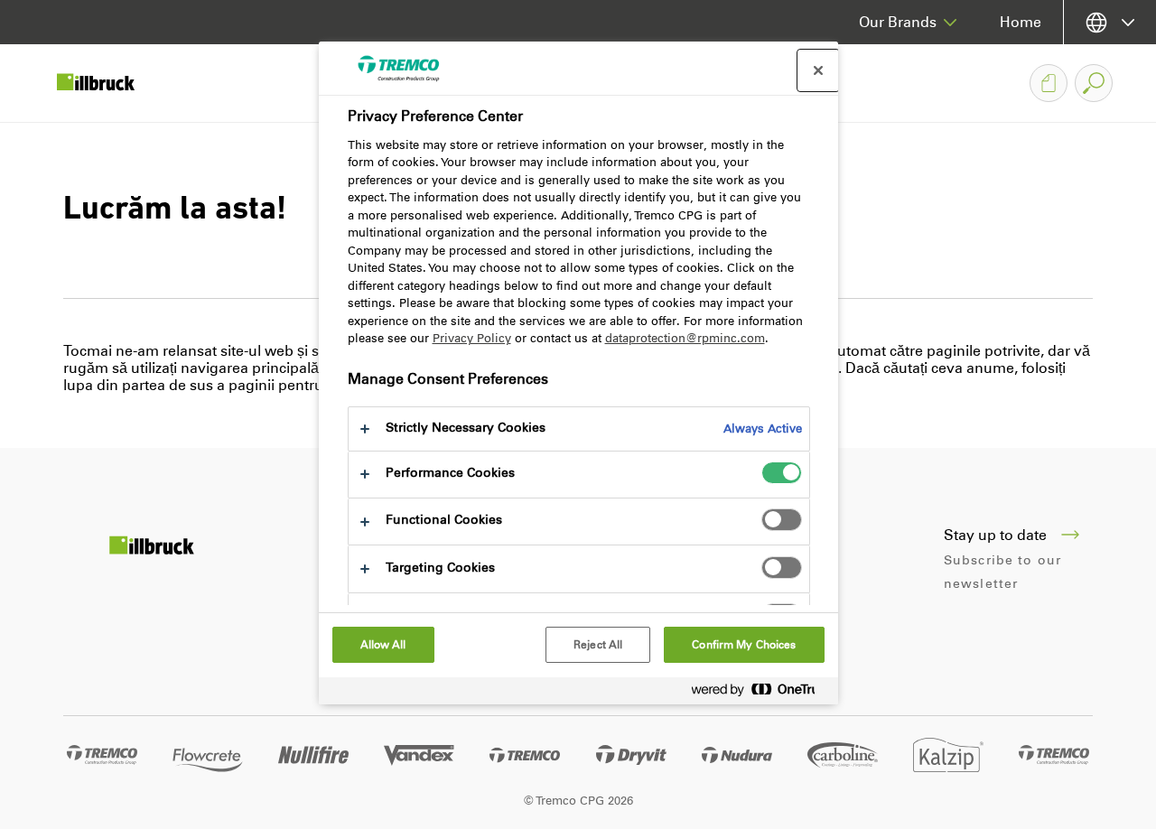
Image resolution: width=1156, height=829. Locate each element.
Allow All (383, 644)
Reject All (597, 644)
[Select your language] (1110, 22)
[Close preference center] (818, 70)
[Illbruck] (108, 83)
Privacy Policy (472, 338)
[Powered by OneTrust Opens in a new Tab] (760, 693)
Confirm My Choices (744, 644)
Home (1020, 22)
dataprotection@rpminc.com (685, 338)
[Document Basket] (1048, 83)
